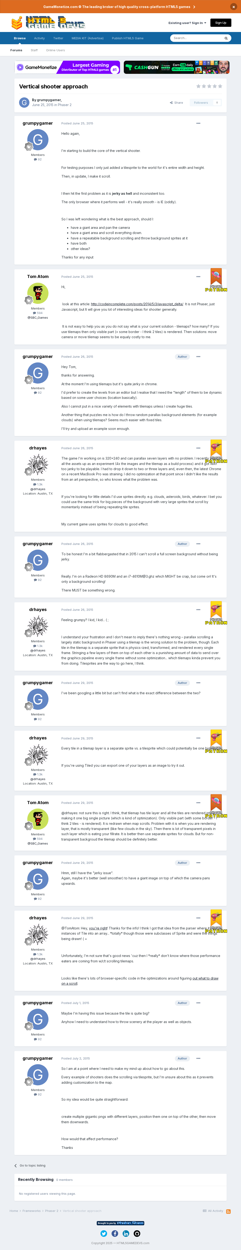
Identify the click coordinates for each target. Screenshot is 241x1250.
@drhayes (37, 489)
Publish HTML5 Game (128, 38)
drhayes (38, 447)
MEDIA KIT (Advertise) (88, 38)
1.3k (39, 484)
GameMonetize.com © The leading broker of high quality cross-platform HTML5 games (116, 7)
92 (39, 159)
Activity (39, 38)
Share (178, 102)
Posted (77, 123)
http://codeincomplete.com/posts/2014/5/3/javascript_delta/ (137, 304)
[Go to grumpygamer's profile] (24, 102)
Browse (20, 38)
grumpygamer (49, 100)
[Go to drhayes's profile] (37, 464)
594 (39, 313)
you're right (98, 928)
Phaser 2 (65, 105)
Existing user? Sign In (186, 23)
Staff (34, 50)
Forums (16, 50)
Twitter (58, 38)
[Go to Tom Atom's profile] (37, 293)
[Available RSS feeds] (228, 1211)
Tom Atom (38, 276)
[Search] (226, 38)
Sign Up (220, 22)
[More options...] (198, 123)
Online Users (55, 50)
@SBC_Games (38, 317)
